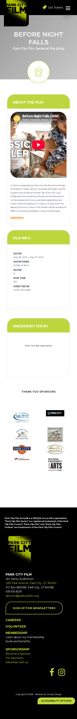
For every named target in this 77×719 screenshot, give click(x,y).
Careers (13, 620)
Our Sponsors (14, 658)
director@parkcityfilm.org (22, 596)
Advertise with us (17, 662)
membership (16, 633)
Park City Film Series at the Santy (38, 48)
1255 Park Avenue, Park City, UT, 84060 (31, 583)
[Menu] (68, 8)
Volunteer (16, 626)
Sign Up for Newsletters (34, 608)
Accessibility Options (56, 700)
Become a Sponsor (18, 653)
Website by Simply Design (48, 694)
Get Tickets (55, 7)
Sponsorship (18, 649)
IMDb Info (17, 217)
